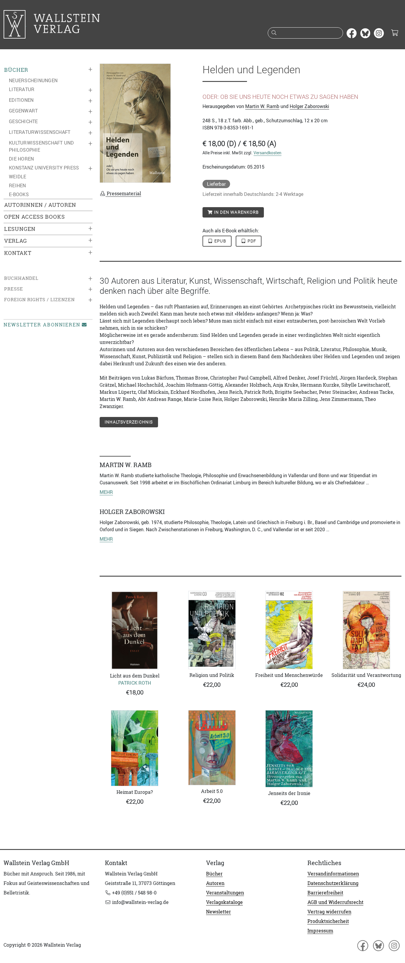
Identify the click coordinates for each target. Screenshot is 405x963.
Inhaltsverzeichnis (129, 422)
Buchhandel (21, 278)
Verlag (15, 241)
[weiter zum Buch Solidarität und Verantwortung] (366, 630)
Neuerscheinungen (33, 80)
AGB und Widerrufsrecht (335, 902)
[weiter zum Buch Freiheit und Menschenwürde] (289, 630)
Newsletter (218, 911)
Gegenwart (23, 110)
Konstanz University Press (44, 167)
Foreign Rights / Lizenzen (39, 299)
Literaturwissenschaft (39, 132)
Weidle (17, 176)
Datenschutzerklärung (332, 883)
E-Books (19, 194)
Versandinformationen (333, 873)
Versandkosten (267, 153)
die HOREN (21, 159)
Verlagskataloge (224, 902)
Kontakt (17, 253)
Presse (13, 289)
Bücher (16, 70)
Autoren (215, 883)
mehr (106, 492)
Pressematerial (123, 193)
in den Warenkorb (236, 212)
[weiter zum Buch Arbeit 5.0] (212, 748)
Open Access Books (34, 216)
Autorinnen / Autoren (40, 205)
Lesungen (20, 229)
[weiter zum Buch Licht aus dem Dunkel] (135, 630)
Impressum (320, 930)
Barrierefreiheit (325, 892)
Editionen (21, 100)
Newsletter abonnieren (42, 324)
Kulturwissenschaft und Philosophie (41, 146)
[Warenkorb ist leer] (394, 33)
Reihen (17, 185)
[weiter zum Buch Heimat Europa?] (135, 748)
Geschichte (23, 121)
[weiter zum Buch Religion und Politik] (212, 630)
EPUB (219, 241)
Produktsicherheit (328, 921)
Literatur (21, 89)
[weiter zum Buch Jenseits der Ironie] (289, 749)
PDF (251, 241)
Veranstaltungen (225, 892)
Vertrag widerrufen (329, 911)
